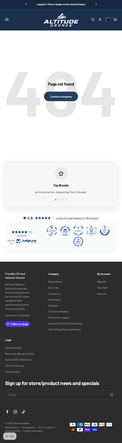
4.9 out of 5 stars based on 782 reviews (77, 217)
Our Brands (54, 299)
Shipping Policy (13, 347)
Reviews (53, 305)
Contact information (33, 431)
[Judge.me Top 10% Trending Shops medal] (78, 242)
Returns (101, 293)
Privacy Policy (12, 371)
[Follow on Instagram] (15, 412)
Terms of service (46, 427)
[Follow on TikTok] (23, 412)
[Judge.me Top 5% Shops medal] (105, 231)
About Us (53, 287)
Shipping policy (12, 431)
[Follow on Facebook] (7, 412)
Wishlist (101, 281)
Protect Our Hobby (58, 317)
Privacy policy (28, 427)
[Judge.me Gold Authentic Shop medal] (78, 231)
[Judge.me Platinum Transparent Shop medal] (52, 231)
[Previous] (25, 4)
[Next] (96, 4)
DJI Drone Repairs (58, 311)
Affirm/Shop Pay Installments (64, 329)
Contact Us (54, 293)
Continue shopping (61, 96)
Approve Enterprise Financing (65, 323)
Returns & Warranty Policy (19, 353)
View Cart (102, 287)
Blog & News (55, 281)
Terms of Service (14, 365)
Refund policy (11, 427)
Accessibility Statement (18, 359)
